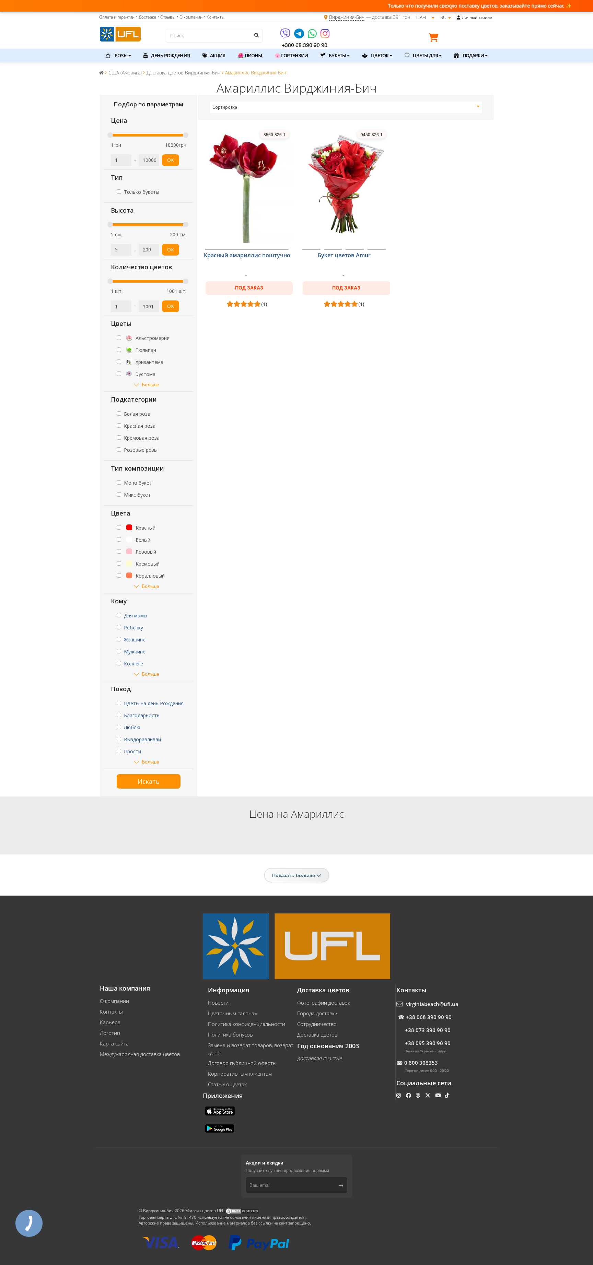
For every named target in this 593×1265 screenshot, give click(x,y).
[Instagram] (325, 36)
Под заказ (249, 288)
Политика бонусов (230, 1034)
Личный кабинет (478, 17)
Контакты (111, 1011)
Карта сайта (114, 1043)
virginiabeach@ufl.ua (432, 1004)
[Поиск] (256, 35)
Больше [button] (150, 384)
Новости (218, 1002)
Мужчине (135, 651)
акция (217, 55)
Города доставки (317, 1013)
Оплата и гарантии (117, 17)
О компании (114, 1000)
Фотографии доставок (323, 1002)
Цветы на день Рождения (154, 703)
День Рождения (169, 55)
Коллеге (133, 663)
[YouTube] (438, 1095)
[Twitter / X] (428, 1095)
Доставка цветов (317, 1034)
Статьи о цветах (227, 1084)
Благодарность (142, 715)
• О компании (189, 17)
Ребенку (133, 627)
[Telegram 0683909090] (299, 36)
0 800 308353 (421, 1062)
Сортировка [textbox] (224, 107)
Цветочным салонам (233, 1013)
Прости (132, 751)
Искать (149, 781)
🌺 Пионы (250, 55)
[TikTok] (448, 1095)
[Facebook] (409, 1095)
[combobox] (346, 107)
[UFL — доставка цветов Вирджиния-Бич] (120, 33)
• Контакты (214, 17)
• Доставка (146, 17)
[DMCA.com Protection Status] (242, 1211)
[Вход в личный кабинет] (459, 17)
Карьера (110, 1022)
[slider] (110, 135)
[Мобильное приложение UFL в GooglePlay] (220, 1127)
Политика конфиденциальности (246, 1023)
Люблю (132, 727)
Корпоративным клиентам (240, 1073)
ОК (170, 160)
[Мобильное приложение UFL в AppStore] (221, 1110)
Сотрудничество (317, 1023)
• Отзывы (166, 17)
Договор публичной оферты (242, 1063)
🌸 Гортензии (291, 55)
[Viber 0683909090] (285, 36)
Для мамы (135, 615)
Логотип (110, 1032)
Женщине (135, 639)
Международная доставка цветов (140, 1054)
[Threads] (418, 1095)
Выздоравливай (142, 739)
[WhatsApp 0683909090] (313, 36)
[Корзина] (435, 38)
